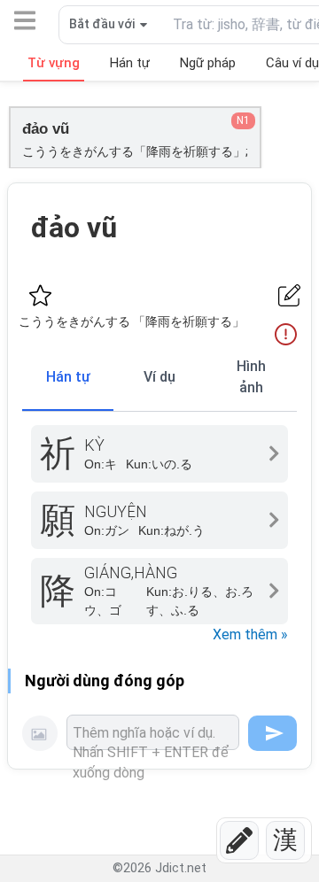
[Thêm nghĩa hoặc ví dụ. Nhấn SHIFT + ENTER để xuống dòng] (152, 732)
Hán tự (68, 376)
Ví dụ (159, 376)
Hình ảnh (251, 377)
